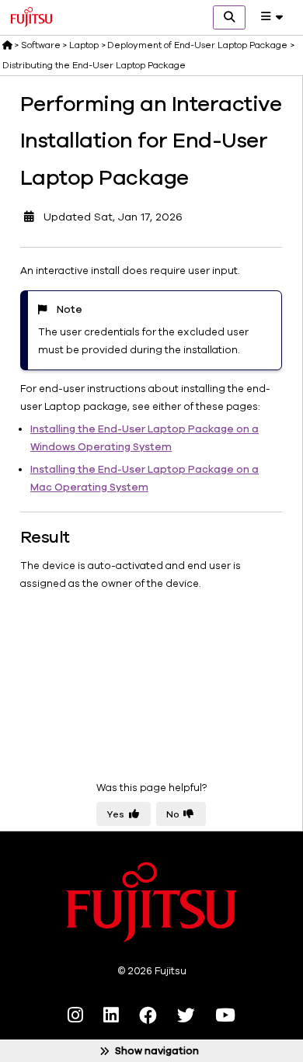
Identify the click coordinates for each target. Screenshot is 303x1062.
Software (41, 45)
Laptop (84, 45)
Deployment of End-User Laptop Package (197, 45)
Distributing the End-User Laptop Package (94, 65)
